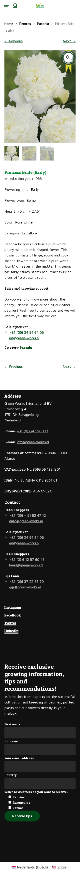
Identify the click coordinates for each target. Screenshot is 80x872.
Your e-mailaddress (19, 758)
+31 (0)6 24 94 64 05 (27, 332)
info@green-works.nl (33, 442)
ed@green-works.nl (24, 338)
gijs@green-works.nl (25, 587)
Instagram (12, 607)
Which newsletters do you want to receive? (36, 792)
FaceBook (12, 615)
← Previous (13, 41)
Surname (11, 741)
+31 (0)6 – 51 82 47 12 (28, 515)
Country (10, 775)
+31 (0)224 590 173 (32, 431)
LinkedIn (11, 630)
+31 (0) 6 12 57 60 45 (27, 559)
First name (12, 724)
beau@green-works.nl (26, 565)
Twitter (10, 623)
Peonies (25, 24)
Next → (69, 41)
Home (8, 24)
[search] (15, 5)
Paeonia (43, 24)
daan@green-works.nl (26, 521)
